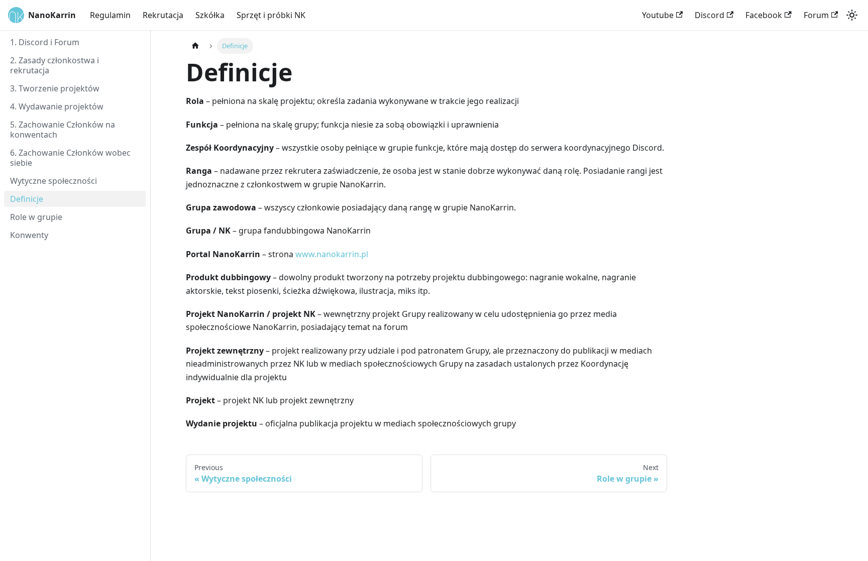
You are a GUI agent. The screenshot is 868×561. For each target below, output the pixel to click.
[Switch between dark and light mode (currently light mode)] (852, 15)
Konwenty (29, 235)
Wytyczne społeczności (53, 180)
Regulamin (110, 15)
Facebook (763, 15)
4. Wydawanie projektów (56, 106)
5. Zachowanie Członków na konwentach (62, 129)
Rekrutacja (163, 15)
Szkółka (210, 15)
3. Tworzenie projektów (54, 88)
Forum (816, 15)
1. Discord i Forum (44, 42)
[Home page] (195, 46)
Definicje (26, 198)
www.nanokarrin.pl (331, 254)
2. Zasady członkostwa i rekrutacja (54, 65)
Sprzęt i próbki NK (271, 15)
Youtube (658, 15)
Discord (709, 15)
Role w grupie (36, 216)
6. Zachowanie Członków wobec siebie (70, 157)
